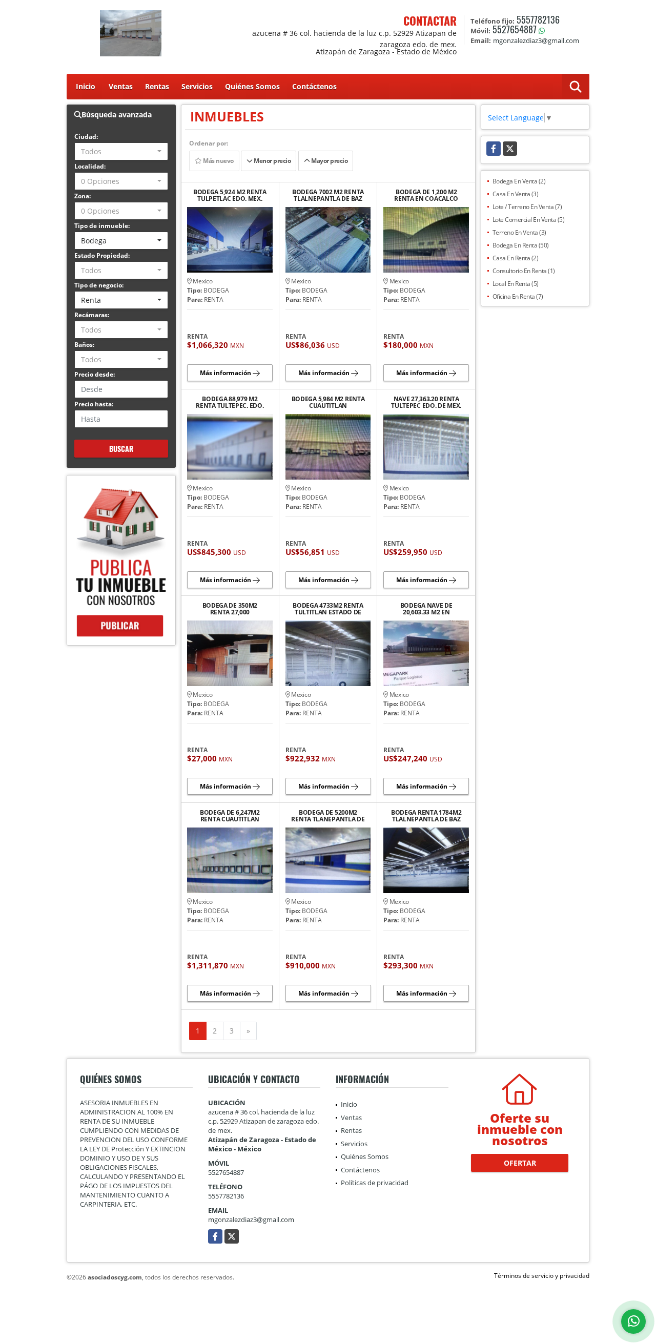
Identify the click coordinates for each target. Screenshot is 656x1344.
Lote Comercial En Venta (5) (529, 219)
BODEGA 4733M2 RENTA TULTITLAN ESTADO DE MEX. (328, 608)
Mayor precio (329, 160)
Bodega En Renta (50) (521, 245)
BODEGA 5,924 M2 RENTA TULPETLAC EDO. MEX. (229, 195)
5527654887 (515, 29)
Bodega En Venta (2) (519, 181)
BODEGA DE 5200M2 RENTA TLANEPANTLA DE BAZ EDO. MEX (327, 815)
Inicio (85, 86)
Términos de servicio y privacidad (541, 1275)
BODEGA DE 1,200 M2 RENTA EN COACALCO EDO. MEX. (426, 195)
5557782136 (538, 19)
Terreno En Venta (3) (519, 232)
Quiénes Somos (252, 86)
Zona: (82, 196)
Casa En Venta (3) (516, 194)
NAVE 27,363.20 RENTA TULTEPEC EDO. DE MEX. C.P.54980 (426, 402)
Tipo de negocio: (99, 285)
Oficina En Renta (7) (518, 296)
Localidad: (90, 166)
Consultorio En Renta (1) (524, 270)
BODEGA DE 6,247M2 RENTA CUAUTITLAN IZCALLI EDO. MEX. (230, 815)
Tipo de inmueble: (102, 225)
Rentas (157, 86)
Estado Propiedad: (102, 255)
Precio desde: (94, 374)
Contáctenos (314, 86)
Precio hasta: (93, 404)
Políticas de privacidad (374, 1182)
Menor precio (272, 160)
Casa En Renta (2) (516, 258)
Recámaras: (91, 315)
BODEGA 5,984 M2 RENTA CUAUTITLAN (328, 402)
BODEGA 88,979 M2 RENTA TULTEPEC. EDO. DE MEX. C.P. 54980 (229, 402)
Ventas (121, 86)
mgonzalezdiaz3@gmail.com (251, 1219)
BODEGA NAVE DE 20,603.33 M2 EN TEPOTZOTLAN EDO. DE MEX (426, 608)
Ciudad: (86, 136)
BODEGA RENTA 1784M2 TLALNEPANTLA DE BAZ (426, 815)
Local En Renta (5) (516, 283)
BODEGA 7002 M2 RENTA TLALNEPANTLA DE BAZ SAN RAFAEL (328, 195)
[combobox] (121, 151)
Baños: (84, 344)
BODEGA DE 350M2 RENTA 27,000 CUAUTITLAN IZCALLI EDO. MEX (230, 608)
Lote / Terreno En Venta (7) (527, 206)
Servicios (197, 86)
